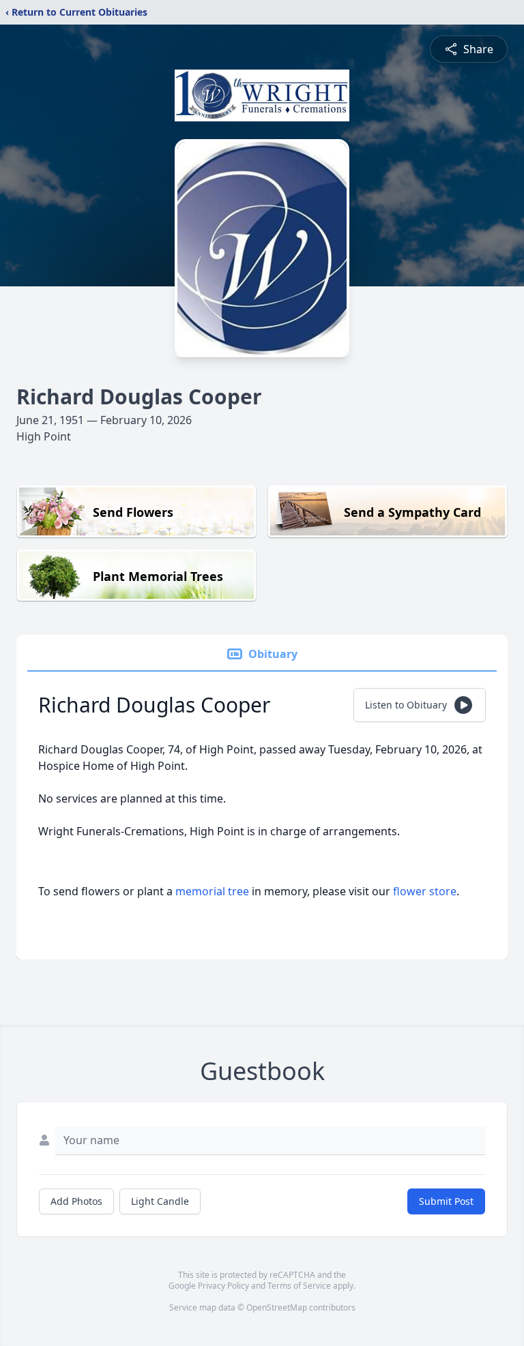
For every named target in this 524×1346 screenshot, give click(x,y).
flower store (424, 891)
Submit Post (446, 1201)
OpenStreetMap (276, 1307)
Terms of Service (299, 1285)
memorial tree (212, 891)
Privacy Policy (223, 1285)
